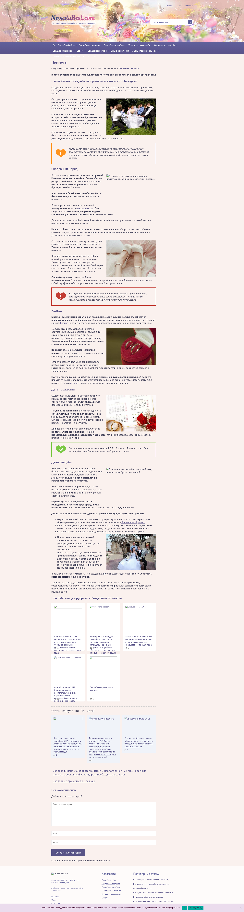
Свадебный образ (66, 45)
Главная (170, 5)
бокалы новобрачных (133, 522)
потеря (74, 383)
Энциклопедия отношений (144, 50)
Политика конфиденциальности (68, 56)
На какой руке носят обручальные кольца (151, 879)
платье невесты (84, 208)
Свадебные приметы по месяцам (74, 781)
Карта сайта (93, 56)
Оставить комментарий (68, 852)
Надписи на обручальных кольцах (148, 897)
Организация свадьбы (164, 45)
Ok (184, 908)
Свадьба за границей (63, 50)
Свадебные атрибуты (114, 45)
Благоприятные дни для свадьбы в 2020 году (153, 901)
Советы (80, 50)
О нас (179, 5)
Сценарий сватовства (142, 888)
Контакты (189, 5)
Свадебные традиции (89, 45)
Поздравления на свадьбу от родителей (151, 884)
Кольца (64, 323)
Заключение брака (120, 50)
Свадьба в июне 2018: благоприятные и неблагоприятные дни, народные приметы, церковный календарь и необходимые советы (99, 772)
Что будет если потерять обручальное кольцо (153, 892)
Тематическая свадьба (139, 45)
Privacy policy (196, 908)
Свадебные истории (97, 50)
